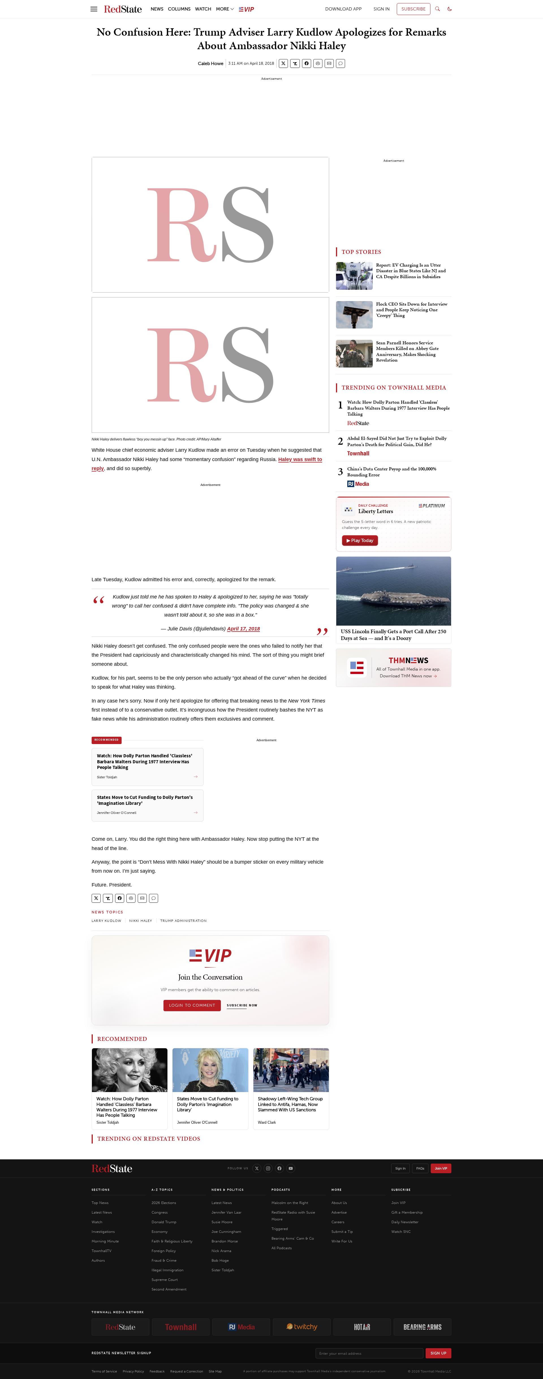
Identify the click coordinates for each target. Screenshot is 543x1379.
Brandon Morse (225, 1241)
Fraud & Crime (164, 1260)
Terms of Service (104, 1371)
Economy (159, 1231)
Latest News (102, 1212)
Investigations (103, 1231)
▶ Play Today (360, 540)
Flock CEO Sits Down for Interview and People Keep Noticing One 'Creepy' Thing (411, 310)
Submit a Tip (342, 1231)
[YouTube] (290, 1168)
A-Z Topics (162, 1190)
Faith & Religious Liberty (172, 1241)
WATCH (203, 9)
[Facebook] (279, 1168)
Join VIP (441, 1168)
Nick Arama (221, 1251)
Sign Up (439, 1353)
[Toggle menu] (94, 9)
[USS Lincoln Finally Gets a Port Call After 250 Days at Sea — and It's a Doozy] (393, 590)
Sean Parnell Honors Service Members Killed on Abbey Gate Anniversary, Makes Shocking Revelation (407, 351)
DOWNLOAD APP (343, 9)
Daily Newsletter (405, 1222)
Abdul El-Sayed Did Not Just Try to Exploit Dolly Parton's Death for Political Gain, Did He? (397, 441)
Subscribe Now (242, 1005)
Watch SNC (401, 1231)
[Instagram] (268, 1168)
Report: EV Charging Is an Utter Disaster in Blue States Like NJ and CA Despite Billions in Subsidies (411, 271)
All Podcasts (282, 1248)
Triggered (280, 1229)
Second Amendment (169, 1289)
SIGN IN (382, 9)
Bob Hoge (220, 1260)
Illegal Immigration (168, 1270)
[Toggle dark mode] (450, 9)
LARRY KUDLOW (106, 921)
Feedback (157, 1371)
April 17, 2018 (243, 629)
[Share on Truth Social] (295, 63)
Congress (160, 1212)
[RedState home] (112, 1168)
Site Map (215, 1371)
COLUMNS (179, 9)
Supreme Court (165, 1280)
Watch (97, 1222)
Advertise (339, 1212)
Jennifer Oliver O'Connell (197, 1122)
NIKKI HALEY (140, 921)
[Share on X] (283, 63)
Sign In (400, 1168)
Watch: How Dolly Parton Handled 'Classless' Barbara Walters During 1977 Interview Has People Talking (126, 1107)
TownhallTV (101, 1251)
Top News (100, 1203)
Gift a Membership (407, 1212)
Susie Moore (222, 1222)
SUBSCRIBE (414, 9)
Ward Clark (267, 1122)
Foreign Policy (164, 1251)
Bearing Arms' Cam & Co (293, 1238)
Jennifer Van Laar (227, 1212)
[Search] (437, 9)
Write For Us (341, 1241)
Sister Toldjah (107, 1122)
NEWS (157, 9)
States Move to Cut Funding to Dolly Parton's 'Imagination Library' (207, 1104)
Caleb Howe (210, 63)
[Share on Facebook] (306, 63)
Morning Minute (105, 1241)
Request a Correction (186, 1371)
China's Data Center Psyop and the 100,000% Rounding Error (391, 471)
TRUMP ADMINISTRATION (183, 921)
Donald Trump (164, 1222)
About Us (339, 1203)
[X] (256, 1168)
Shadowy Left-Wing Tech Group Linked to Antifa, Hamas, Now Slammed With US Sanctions (290, 1104)
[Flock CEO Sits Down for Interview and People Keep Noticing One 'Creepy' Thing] (354, 315)
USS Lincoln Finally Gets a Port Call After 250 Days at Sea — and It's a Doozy (393, 634)
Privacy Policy (133, 1371)
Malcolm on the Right (290, 1203)
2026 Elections (164, 1203)
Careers (337, 1222)
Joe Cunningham (226, 1231)
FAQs (420, 1168)
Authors (98, 1260)
